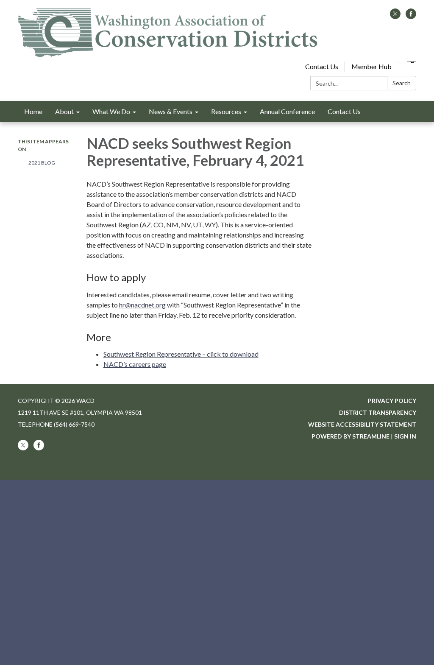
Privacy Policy (392, 400)
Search (401, 83)
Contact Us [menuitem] (344, 111)
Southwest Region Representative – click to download (181, 354)
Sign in (405, 436)
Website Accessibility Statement (362, 424)
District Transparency (377, 412)
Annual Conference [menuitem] (287, 111)
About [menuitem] (64, 111)
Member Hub (371, 66)
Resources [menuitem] (226, 111)
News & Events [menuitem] (170, 111)
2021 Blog (41, 162)
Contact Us (321, 66)
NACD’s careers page (134, 364)
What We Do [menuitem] (111, 111)
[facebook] (411, 16)
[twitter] (395, 16)
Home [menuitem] (33, 111)
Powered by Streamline (350, 436)
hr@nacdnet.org (142, 305)
